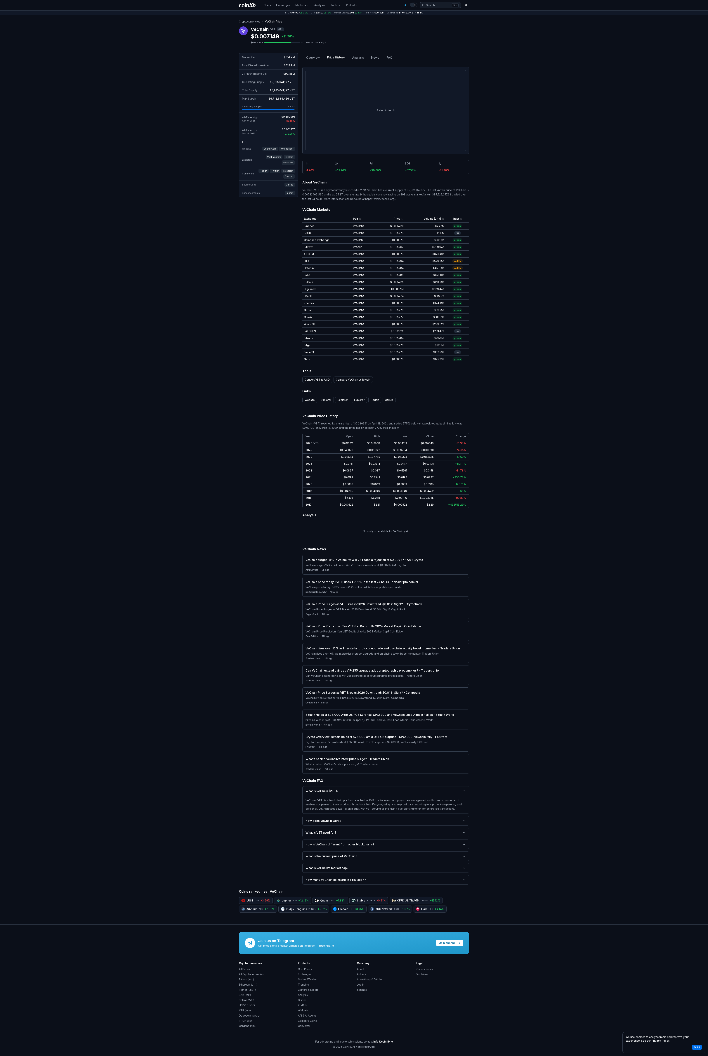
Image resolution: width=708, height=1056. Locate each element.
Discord (289, 176)
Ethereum (248, 984)
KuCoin (308, 282)
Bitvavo (308, 247)
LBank (308, 296)
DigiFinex (310, 289)
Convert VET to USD (317, 379)
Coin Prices (305, 969)
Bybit (307, 275)
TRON (246, 1020)
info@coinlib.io (383, 1041)
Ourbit (308, 310)
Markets (300, 5)
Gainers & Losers (308, 989)
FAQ (389, 57)
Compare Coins (307, 1020)
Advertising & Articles (370, 979)
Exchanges (283, 5)
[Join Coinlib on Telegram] (405, 5)
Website (310, 399)
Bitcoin (246, 979)
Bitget (307, 345)
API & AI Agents (307, 1015)
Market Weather (307, 979)
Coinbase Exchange (316, 240)
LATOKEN (310, 331)
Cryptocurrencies (249, 21)
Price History (336, 57)
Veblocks (288, 162)
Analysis (319, 5)
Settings (362, 989)
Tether (247, 989)
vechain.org (270, 148)
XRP (245, 1010)
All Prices (244, 969)
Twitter (275, 170)
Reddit (263, 170)
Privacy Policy (424, 969)
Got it (697, 1047)
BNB (245, 994)
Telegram (288, 170)
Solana (246, 1000)
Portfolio (351, 5)
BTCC (307, 233)
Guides (302, 1000)
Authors (361, 974)
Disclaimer (422, 974)
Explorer (326, 399)
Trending (303, 984)
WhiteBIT (310, 324)
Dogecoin (249, 1015)
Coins (267, 5)
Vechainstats (274, 157)
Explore (289, 157)
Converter (304, 1025)
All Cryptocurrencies (251, 974)
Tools (334, 5)
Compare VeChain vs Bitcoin (353, 379)
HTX (306, 261)
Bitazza (308, 338)
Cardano (247, 1025)
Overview (313, 57)
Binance (309, 226)
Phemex (309, 303)
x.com (290, 193)
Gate (307, 359)
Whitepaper (287, 148)
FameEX (309, 352)
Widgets (303, 1010)
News (375, 57)
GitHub (289, 184)
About (360, 969)
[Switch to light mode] (413, 5)
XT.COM (309, 254)
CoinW (308, 317)
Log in (360, 984)
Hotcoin (309, 268)
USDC (247, 1005)
